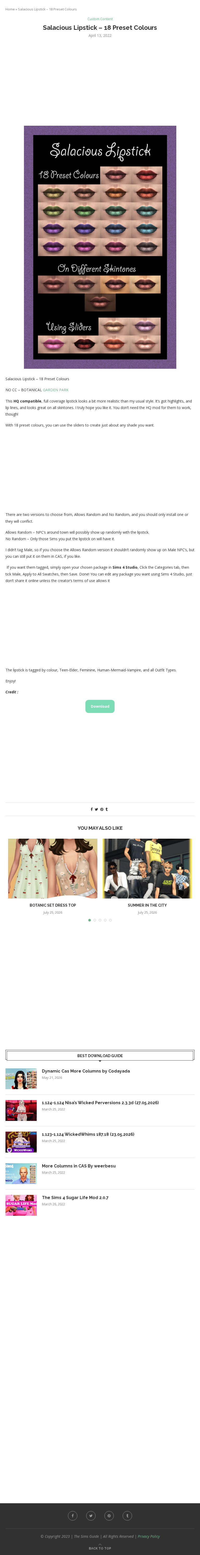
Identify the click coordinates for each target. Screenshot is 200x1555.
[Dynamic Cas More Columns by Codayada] (21, 1078)
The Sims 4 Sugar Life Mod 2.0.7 (75, 1197)
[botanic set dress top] (52, 869)
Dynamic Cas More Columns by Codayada (86, 1071)
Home (10, 9)
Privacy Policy (149, 1536)
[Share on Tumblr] (106, 809)
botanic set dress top (53, 905)
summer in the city (147, 905)
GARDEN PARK (55, 389)
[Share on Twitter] (96, 809)
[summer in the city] (147, 869)
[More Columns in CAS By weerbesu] (21, 1173)
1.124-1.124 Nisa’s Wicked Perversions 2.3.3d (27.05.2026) (100, 1102)
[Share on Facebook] (92, 809)
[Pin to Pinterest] (101, 809)
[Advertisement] (100, 81)
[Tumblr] (127, 1516)
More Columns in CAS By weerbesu (79, 1166)
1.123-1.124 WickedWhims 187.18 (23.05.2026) (88, 1134)
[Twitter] (91, 1516)
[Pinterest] (109, 1516)
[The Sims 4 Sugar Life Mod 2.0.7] (21, 1205)
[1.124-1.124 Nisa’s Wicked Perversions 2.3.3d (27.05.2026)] (21, 1110)
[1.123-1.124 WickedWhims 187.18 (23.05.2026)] (21, 1142)
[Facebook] (72, 1516)
